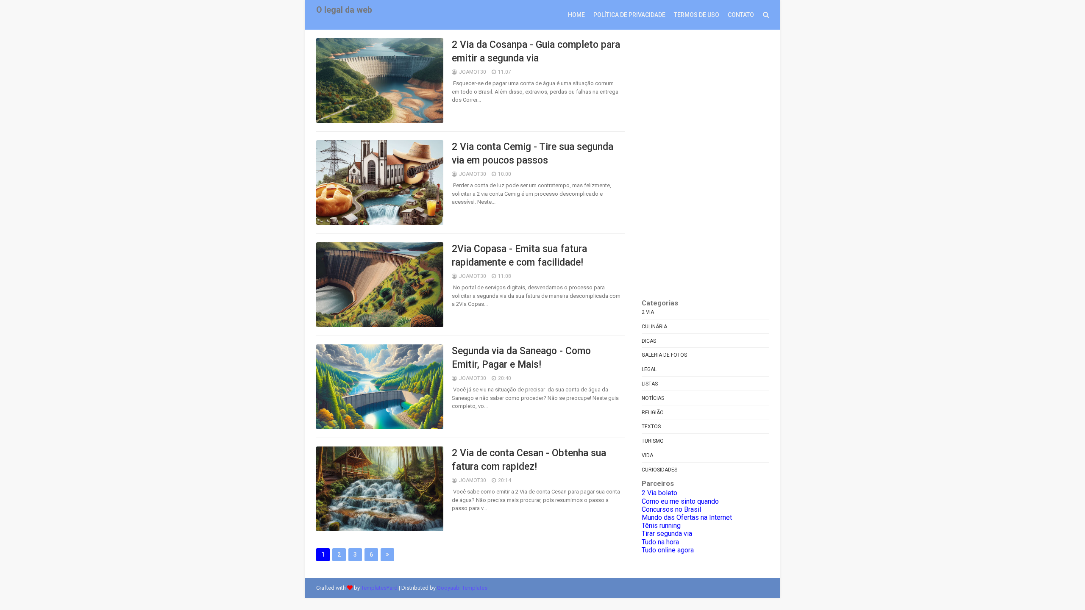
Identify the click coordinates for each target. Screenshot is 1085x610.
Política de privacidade (629, 14)
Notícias (653, 398)
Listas (650, 384)
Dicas (649, 341)
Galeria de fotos (664, 355)
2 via (648, 312)
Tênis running (661, 525)
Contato (741, 14)
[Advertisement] (705, 165)
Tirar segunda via (667, 534)
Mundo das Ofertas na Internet (687, 517)
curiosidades (659, 470)
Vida (647, 455)
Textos (651, 427)
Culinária (654, 327)
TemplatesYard (379, 588)
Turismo (653, 441)
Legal (649, 369)
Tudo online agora (668, 550)
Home (576, 14)
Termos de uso (696, 14)
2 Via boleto (659, 493)
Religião (653, 413)
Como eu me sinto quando (680, 501)
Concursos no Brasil (671, 509)
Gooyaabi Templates (462, 588)
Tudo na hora (660, 542)
